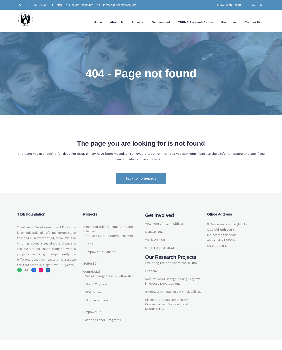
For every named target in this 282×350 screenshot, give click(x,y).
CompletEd (91, 271)
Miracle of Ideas (97, 300)
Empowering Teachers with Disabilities (173, 292)
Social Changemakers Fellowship (109, 276)
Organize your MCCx (160, 248)
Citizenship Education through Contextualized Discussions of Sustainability (166, 304)
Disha (89, 244)
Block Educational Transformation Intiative (108, 229)
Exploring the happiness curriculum (171, 263)
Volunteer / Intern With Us (164, 223)
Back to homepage (141, 178)
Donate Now (154, 232)
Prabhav (151, 271)
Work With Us (155, 240)
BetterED (90, 263)
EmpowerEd (92, 312)
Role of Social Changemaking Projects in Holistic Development (172, 281)
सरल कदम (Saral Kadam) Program (109, 236)
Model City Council (98, 284)
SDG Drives (93, 292)
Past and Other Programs (102, 320)
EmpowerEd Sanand (100, 252)
